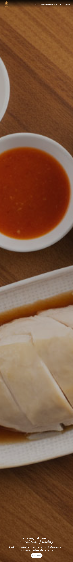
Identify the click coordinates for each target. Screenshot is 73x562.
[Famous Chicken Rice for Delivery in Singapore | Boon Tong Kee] (6, 4)
